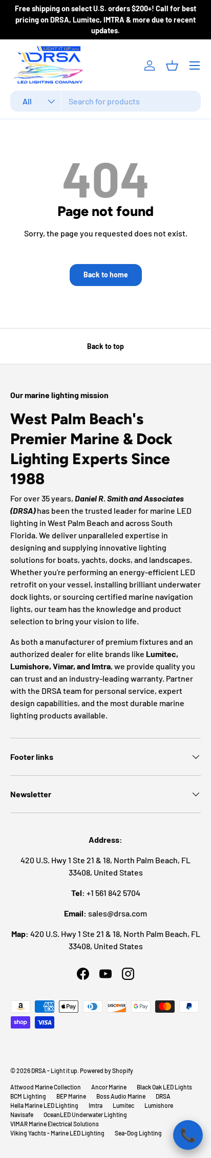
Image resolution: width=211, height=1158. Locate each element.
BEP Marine (71, 1096)
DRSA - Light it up (54, 1070)
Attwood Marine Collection (45, 1086)
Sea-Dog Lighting (138, 1133)
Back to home (105, 274)
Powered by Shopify (106, 1070)
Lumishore (158, 1105)
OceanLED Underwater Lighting (85, 1114)
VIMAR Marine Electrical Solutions (54, 1123)
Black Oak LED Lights (164, 1086)
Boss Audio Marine (120, 1096)
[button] (172, 65)
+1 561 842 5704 (113, 893)
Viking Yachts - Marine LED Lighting (57, 1133)
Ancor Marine (108, 1086)
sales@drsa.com (117, 913)
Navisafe (21, 1114)
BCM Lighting (28, 1096)
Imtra (95, 1105)
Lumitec (123, 1105)
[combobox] (105, 101)
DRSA (163, 1096)
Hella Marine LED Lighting (44, 1105)
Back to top (105, 346)
